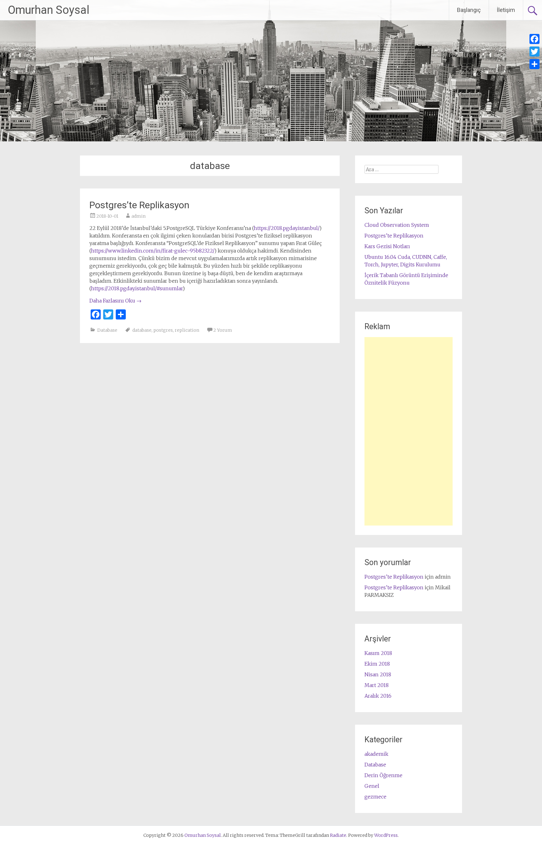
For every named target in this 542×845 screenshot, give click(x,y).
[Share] (534, 64)
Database (107, 330)
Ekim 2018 (377, 664)
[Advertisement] (408, 431)
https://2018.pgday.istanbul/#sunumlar (137, 288)
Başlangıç (469, 10)
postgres (163, 330)
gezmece (375, 796)
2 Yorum (222, 330)
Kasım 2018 (378, 653)
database (141, 330)
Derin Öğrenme (383, 775)
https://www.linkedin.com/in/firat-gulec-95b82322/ (152, 251)
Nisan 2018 (377, 674)
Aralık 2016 (377, 696)
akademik (376, 754)
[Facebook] (534, 39)
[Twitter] (534, 51)
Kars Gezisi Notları (387, 246)
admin (138, 216)
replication (187, 330)
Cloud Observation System (396, 225)
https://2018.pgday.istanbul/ (286, 228)
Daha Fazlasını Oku (115, 300)
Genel (371, 786)
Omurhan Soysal (48, 10)
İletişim (506, 10)
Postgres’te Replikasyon (139, 204)
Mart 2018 (376, 685)
